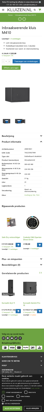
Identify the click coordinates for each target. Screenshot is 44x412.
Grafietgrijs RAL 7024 (31, 195)
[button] (22, 403)
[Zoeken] (34, 10)
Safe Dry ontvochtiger (11, 237)
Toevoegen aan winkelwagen (26, 61)
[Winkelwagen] (39, 10)
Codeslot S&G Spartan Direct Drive (32, 238)
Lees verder (35, 388)
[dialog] (22, 393)
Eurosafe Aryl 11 (8, 303)
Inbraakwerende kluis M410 (25, 15)
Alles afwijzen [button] (32, 408)
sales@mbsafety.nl (30, 4)
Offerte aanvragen (11, 68)
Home (10, 15)
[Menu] (3, 10)
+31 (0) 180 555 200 (14, 4)
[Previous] (1, 276)
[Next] (42, 276)
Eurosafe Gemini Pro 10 (31, 304)
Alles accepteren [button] (12, 408)
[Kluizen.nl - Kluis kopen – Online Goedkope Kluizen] (20, 9)
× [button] (41, 377)
